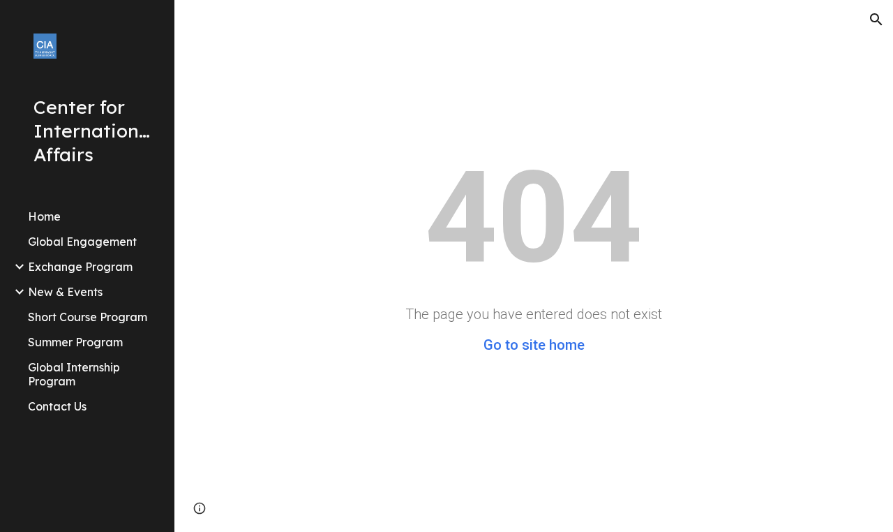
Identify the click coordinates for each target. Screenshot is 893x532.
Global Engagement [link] (82, 242)
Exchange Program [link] (80, 267)
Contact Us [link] (57, 406)
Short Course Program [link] (87, 317)
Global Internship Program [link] (74, 374)
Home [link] (44, 216)
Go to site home (534, 345)
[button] (876, 19)
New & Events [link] (65, 292)
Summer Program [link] (75, 342)
